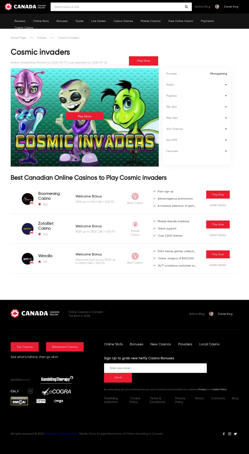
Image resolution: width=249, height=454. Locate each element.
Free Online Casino (180, 21)
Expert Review (218, 205)
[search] (186, 6)
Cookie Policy (219, 389)
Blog (235, 398)
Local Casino (209, 344)
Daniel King (231, 6)
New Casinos (160, 344)
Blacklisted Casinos (65, 347)
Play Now (143, 61)
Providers (185, 344)
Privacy (202, 389)
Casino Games (123, 21)
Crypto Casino (24, 27)
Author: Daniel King (23, 62)
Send (118, 377)
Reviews (20, 21)
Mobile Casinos (151, 21)
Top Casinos (25, 347)
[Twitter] (235, 434)
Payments (207, 21)
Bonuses (62, 21)
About (199, 398)
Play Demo (84, 116)
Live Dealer (98, 21)
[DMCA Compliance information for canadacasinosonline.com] (19, 404)
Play (218, 194)
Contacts (218, 398)
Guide (79, 21)
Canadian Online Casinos (61, 433)
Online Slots (41, 21)
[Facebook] (223, 434)
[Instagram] (229, 434)
